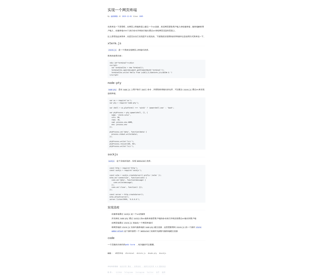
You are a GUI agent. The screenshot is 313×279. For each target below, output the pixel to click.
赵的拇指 (114, 16)
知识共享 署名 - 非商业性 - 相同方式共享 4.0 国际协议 (143, 266)
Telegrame (128, 272)
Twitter (150, 272)
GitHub (119, 272)
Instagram (139, 272)
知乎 (157, 272)
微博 (163, 272)
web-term (130, 244)
